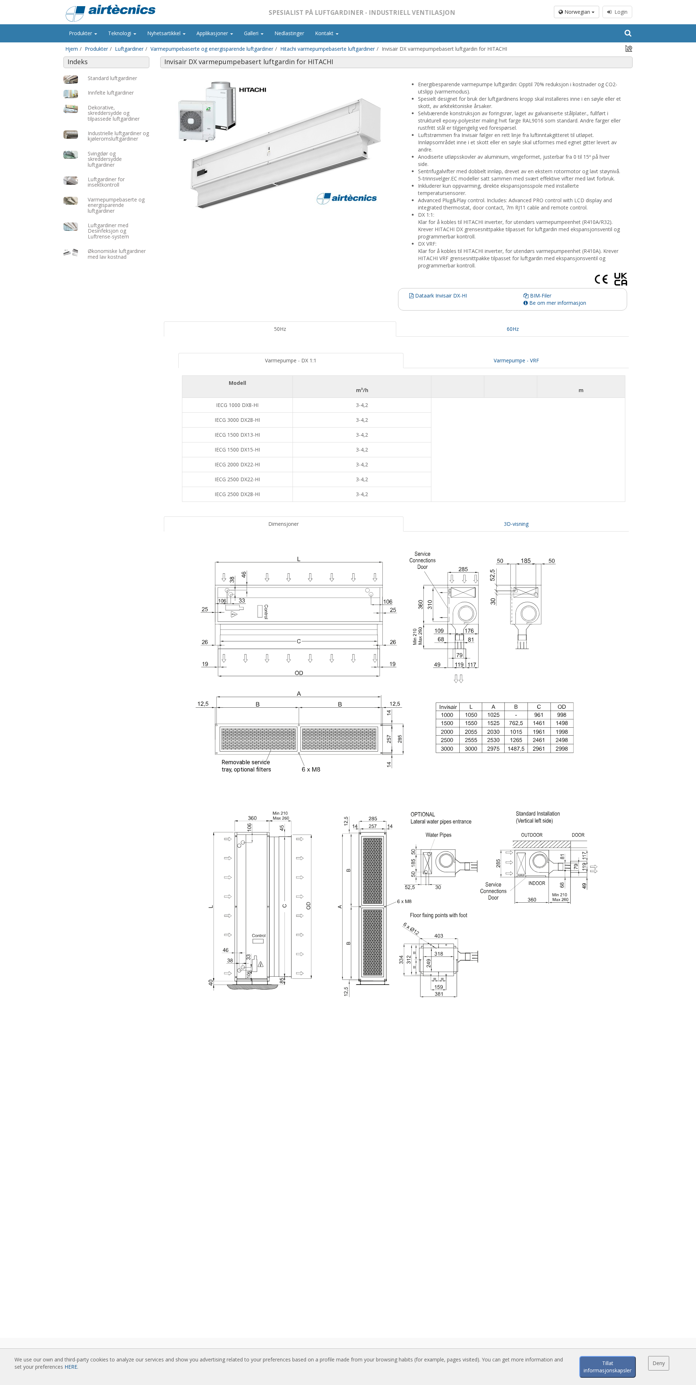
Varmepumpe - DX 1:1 (290, 360)
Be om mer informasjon (557, 302)
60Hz (513, 328)
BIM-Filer (540, 295)
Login (619, 11)
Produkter (81, 33)
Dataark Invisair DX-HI (440, 295)
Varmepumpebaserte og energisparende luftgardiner (211, 48)
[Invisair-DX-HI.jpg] (280, 143)
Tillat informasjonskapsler (607, 1367)
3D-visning (516, 523)
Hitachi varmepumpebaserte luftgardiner (327, 48)
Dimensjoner (283, 523)
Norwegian (577, 11)
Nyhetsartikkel (164, 33)
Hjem (71, 48)
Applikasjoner (212, 33)
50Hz (280, 328)
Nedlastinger (289, 33)
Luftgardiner (129, 48)
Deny (658, 1363)
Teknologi (120, 33)
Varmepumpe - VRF (516, 360)
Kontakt (325, 33)
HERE (71, 1366)
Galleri (252, 33)
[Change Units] (629, 48)
